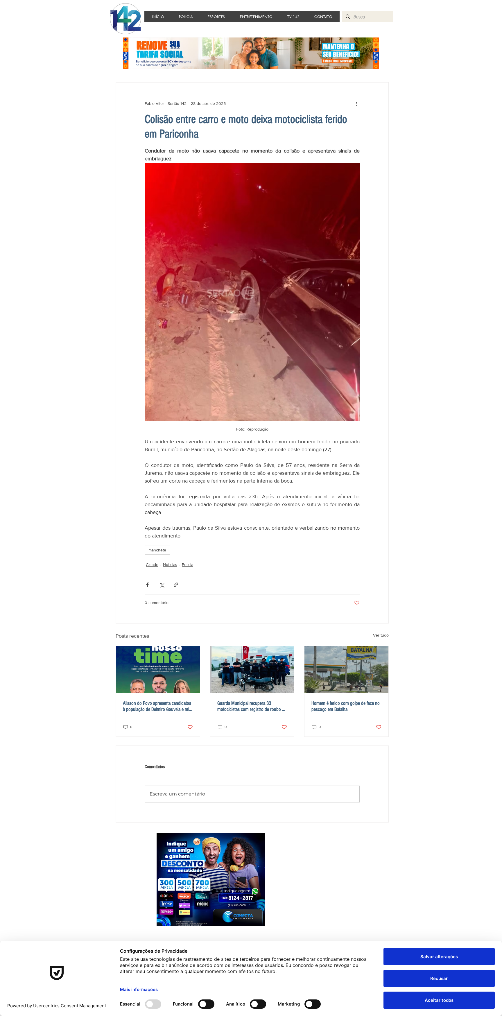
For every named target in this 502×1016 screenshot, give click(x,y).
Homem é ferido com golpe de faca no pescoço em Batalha (345, 706)
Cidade (152, 564)
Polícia (187, 564)
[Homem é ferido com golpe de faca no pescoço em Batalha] (346, 669)
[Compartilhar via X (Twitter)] (161, 584)
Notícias (170, 564)
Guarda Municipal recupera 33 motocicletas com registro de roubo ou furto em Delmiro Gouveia (252, 706)
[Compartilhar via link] (176, 584)
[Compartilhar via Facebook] (147, 584)
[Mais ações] (356, 103)
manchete (157, 550)
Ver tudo (381, 635)
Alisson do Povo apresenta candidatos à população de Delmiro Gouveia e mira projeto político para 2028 (158, 706)
